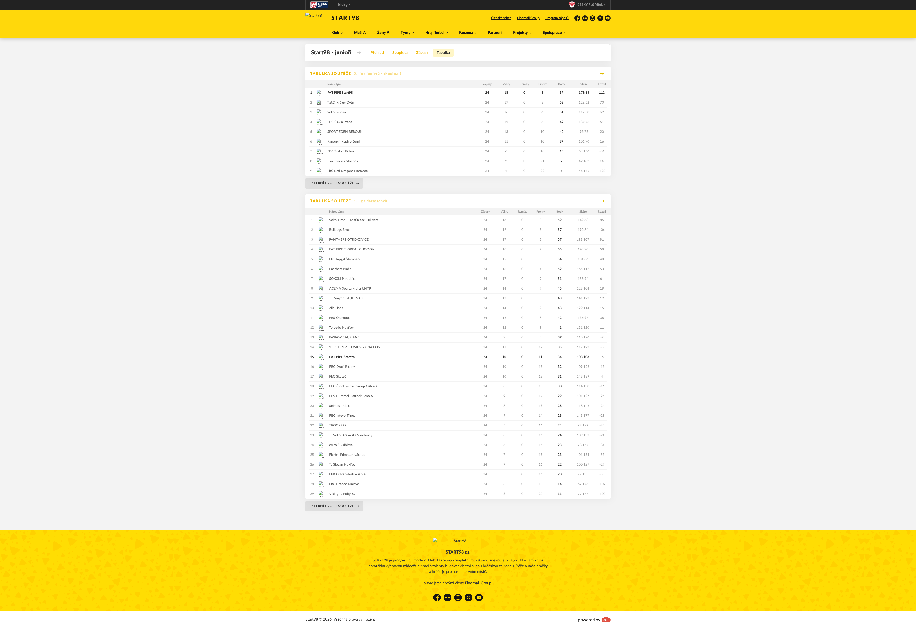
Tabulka (443, 53)
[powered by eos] (594, 619)
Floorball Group (528, 18)
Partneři (495, 33)
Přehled (377, 53)
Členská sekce (501, 18)
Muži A (360, 33)
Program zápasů (557, 18)
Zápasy (422, 53)
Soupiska (400, 53)
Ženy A (383, 33)
